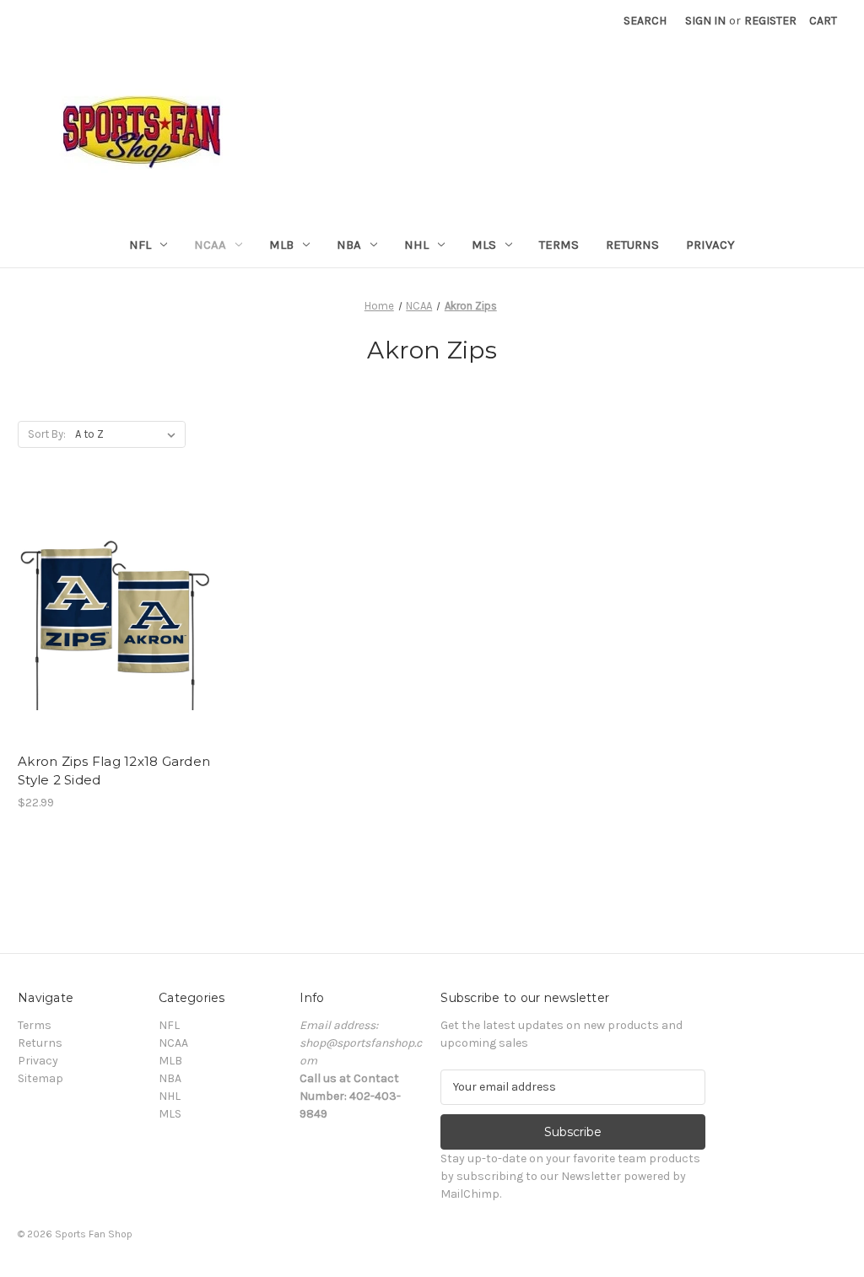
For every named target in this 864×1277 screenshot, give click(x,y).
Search (645, 20)
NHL (416, 244)
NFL (140, 244)
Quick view (113, 601)
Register (770, 20)
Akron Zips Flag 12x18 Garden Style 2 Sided (114, 771)
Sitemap (40, 1078)
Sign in (705, 20)
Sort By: (47, 434)
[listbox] (129, 434)
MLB (281, 244)
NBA (349, 244)
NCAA (210, 244)
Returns (632, 244)
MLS (484, 244)
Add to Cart (114, 631)
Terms (559, 244)
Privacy (710, 244)
